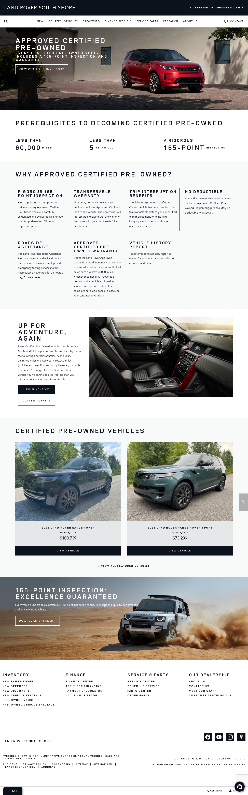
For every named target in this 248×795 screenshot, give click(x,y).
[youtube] (219, 737)
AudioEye (10, 764)
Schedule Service (143, 686)
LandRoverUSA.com (20, 766)
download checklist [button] (37, 620)
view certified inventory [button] (41, 69)
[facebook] (208, 737)
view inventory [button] (36, 389)
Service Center (141, 681)
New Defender (15, 686)
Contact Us (199, 686)
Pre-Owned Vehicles (21, 700)
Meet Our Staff (202, 691)
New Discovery (16, 691)
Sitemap (81, 764)
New (40, 21)
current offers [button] (37, 400)
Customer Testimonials (210, 695)
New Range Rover (18, 681)
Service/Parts (147, 21)
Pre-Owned (91, 21)
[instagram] (230, 737)
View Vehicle (68, 550)
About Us (190, 21)
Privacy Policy (34, 764)
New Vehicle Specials (22, 695)
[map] (241, 737)
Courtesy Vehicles (63, 21)
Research (170, 22)
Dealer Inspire (233, 764)
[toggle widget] (240, 787)
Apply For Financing (83, 686)
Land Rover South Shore (225, 758)
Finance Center (79, 681)
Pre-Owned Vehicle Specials (29, 704)
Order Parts (138, 695)
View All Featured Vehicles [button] (125, 566)
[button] (6, 21)
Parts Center (139, 691)
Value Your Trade (81, 695)
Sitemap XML (103, 764)
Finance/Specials (118, 21)
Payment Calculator (83, 691)
